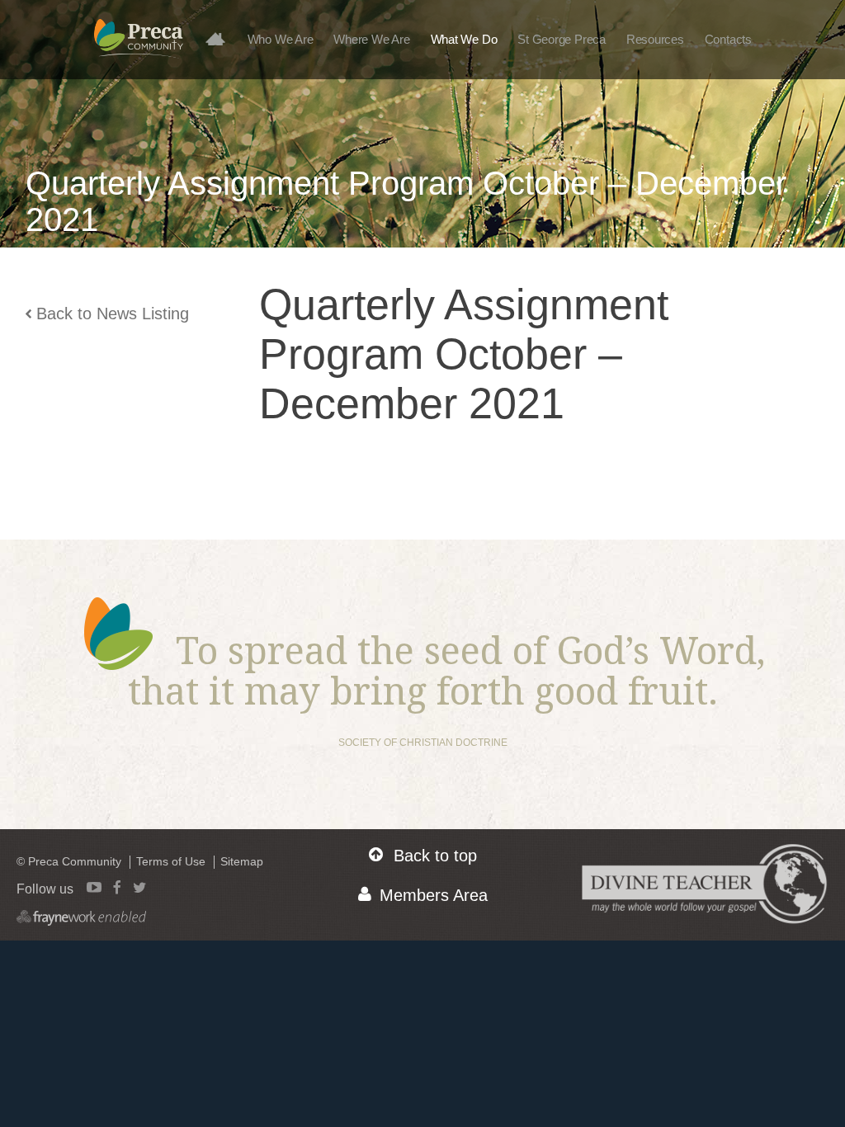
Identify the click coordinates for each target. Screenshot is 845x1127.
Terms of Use (170, 861)
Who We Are (281, 39)
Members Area (434, 895)
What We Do (464, 39)
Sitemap (241, 861)
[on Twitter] (139, 886)
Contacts (728, 39)
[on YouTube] (94, 886)
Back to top (435, 855)
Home (221, 38)
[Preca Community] (138, 47)
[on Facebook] (117, 886)
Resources (655, 39)
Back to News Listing (112, 313)
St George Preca (561, 39)
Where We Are (371, 39)
